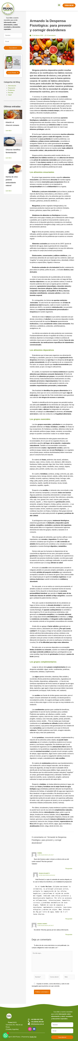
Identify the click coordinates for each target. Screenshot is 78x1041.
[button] (59, 5)
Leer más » (9, 130)
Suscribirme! (13, 48)
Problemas (11, 90)
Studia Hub (32, 1037)
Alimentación (12, 85)
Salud (10, 95)
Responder (68, 868)
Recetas (10, 92)
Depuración (11, 88)
